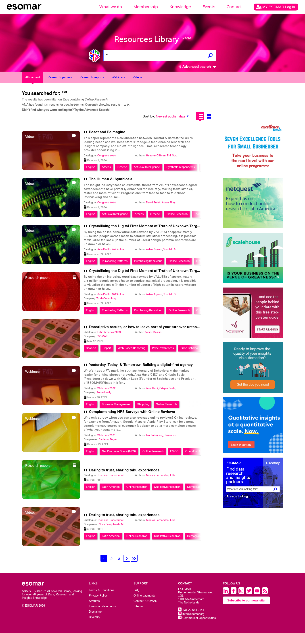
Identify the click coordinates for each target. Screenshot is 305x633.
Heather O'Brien (156, 155)
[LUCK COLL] (253, 258)
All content (32, 77)
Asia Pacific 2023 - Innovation (115, 249)
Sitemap (139, 606)
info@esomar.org (193, 614)
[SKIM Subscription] (253, 367)
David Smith (153, 202)
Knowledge (180, 7)
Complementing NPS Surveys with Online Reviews (132, 411)
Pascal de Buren (174, 435)
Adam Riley (168, 202)
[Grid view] (209, 116)
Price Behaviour (190, 348)
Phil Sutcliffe (174, 155)
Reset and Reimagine (107, 132)
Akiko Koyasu (154, 249)
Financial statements (102, 606)
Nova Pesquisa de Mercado (115, 524)
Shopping (143, 404)
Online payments (144, 595)
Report (107, 348)
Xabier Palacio (153, 332)
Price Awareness (163, 348)
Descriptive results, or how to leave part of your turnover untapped (146, 327)
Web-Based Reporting (131, 348)
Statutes (94, 601)
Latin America (111, 487)
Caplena (104, 439)
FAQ (136, 590)
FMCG (174, 451)
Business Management (116, 404)
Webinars (118, 77)
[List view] (200, 116)
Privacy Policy (98, 595)
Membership (146, 7)
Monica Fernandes (157, 475)
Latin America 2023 (109, 332)
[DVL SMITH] (253, 148)
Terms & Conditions (101, 590)
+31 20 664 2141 (193, 610)
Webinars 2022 (106, 388)
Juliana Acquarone (181, 475)
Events (209, 7)
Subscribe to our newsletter (246, 600)
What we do (110, 7)
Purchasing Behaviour (148, 261)
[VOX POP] (253, 313)
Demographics (196, 487)
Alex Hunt (152, 388)
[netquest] (253, 203)
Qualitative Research (167, 487)
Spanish (91, 348)
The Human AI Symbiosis (110, 179)
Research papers (60, 77)
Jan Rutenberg (154, 435)
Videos (137, 77)
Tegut (113, 439)
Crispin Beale (167, 388)
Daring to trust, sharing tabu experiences (124, 470)
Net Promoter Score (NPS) (119, 451)
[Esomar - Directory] (253, 483)
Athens (106, 167)
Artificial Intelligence (147, 167)
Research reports (91, 77)
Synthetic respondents (181, 167)
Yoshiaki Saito (171, 249)
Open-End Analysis (197, 451)
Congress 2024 (106, 155)
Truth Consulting (106, 298)
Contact (234, 7)
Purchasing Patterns (114, 261)
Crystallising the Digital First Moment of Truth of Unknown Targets (146, 226)
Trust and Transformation (112, 475)
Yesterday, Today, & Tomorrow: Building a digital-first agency (141, 364)
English (90, 167)
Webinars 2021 (106, 435)
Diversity (94, 617)
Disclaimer (95, 611)
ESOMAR (102, 336)
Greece (122, 167)
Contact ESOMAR (145, 601)
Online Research (177, 214)
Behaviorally (103, 392)
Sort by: (149, 116)
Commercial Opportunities (199, 618)
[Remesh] (253, 425)
